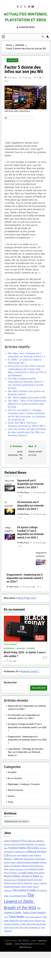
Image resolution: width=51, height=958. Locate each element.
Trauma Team (13, 928)
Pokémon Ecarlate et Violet (18, 869)
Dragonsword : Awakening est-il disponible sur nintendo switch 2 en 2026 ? (25, 578)
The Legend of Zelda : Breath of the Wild (20, 901)
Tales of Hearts (26, 887)
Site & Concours (15, 790)
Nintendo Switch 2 (30, 671)
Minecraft (18, 859)
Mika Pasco (12, 77)
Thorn (6, 917)
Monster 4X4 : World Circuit (34, 859)
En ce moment (10, 644)
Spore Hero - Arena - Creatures (35, 883)
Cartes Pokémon (12, 841)
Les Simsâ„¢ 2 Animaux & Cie (15, 852)
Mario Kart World (15, 855)
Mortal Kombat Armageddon (28, 862)
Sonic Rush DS (17, 883)
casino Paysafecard (23, 944)
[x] (25, 6)
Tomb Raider (16, 916)
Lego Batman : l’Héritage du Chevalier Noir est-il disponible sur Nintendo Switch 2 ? (25, 752)
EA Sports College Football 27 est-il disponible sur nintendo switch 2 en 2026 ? (27, 727)
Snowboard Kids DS (25, 880)
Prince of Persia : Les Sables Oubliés (18, 873)
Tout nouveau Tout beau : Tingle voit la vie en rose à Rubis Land (25, 924)
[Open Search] (43, 36)
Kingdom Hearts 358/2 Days (23, 847)
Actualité (12, 60)
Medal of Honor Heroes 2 (31, 855)
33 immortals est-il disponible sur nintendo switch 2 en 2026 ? (30, 505)
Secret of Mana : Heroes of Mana (21, 876)
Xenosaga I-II (34, 927)
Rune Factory (39, 873)
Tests (10, 802)
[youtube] (33, 6)
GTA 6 (23, 841)
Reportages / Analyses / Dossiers (19, 648)
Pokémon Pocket (36, 869)
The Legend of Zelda (24, 890)
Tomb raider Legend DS (33, 917)
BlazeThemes (25, 947)
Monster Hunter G (10, 863)
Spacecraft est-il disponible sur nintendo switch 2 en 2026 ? (30, 484)
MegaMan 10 (9, 859)
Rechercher (10, 682)
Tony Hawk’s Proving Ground (30, 921)
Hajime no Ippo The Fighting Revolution (19, 844)
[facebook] (17, 6)
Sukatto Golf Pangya (12, 887)
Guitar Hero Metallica (35, 841)
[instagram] (21, 6)
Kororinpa (42, 848)
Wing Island (24, 928)
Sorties (11, 796)
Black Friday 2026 (27, 598)
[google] (29, 6)
